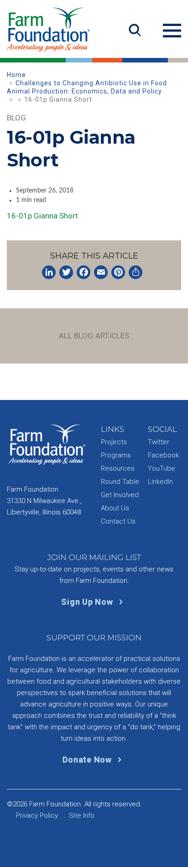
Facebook (163, 455)
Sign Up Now (88, 602)
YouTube (161, 468)
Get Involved (120, 495)
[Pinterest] (118, 272)
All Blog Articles (94, 335)
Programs (116, 455)
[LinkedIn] (49, 272)
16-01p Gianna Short (42, 215)
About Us (115, 508)
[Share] (135, 272)
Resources (118, 468)
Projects (114, 442)
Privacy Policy (37, 815)
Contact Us (118, 521)
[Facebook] (83, 272)
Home (16, 74)
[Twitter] (66, 272)
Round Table (120, 482)
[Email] (101, 272)
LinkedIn (160, 482)
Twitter (158, 442)
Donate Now (88, 759)
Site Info (81, 815)
